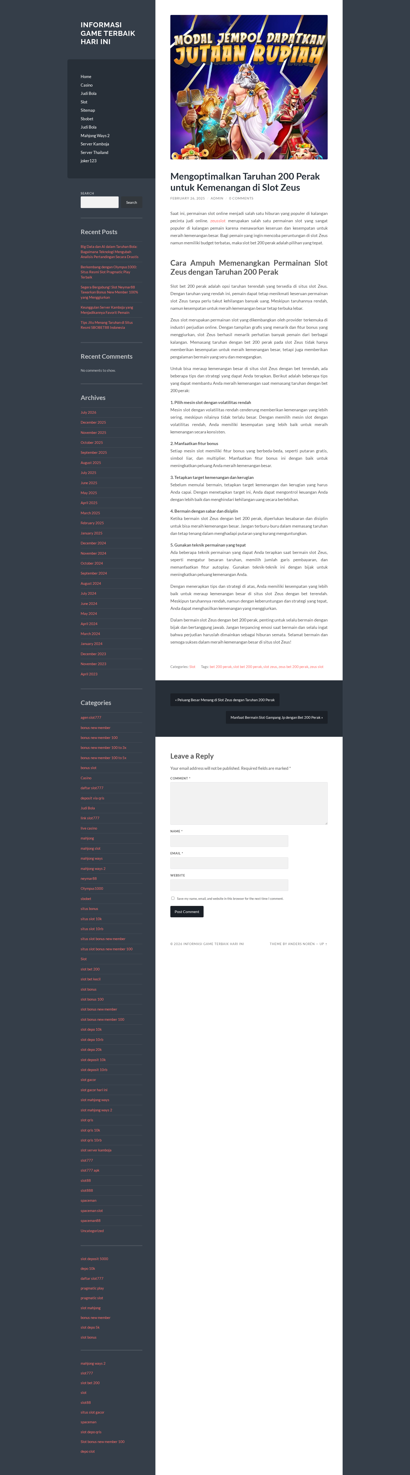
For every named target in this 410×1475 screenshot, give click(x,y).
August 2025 (91, 462)
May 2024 (89, 613)
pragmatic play (92, 1288)
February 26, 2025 (187, 198)
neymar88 (89, 878)
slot (84, 1392)
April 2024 (89, 624)
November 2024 (93, 553)
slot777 (87, 1160)
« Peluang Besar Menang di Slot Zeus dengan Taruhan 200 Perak (225, 700)
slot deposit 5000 (94, 1259)
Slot (84, 101)
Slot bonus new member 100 (103, 1441)
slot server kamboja (96, 1150)
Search (87, 193)
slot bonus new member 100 (102, 1019)
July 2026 (88, 412)
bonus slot (89, 767)
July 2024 (88, 593)
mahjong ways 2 (93, 868)
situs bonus (89, 908)
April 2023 (89, 674)
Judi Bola (89, 93)
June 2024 (89, 603)
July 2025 (88, 472)
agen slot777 (91, 717)
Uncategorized (92, 1231)
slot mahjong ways (95, 1100)
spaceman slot (92, 1210)
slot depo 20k (91, 1049)
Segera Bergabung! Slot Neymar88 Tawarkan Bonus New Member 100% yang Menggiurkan (109, 292)
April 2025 (89, 503)
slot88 (86, 1180)
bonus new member (96, 727)
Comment (180, 778)
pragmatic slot (92, 1298)
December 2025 (93, 422)
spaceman (88, 1200)
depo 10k (88, 1268)
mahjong (87, 838)
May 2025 (89, 493)
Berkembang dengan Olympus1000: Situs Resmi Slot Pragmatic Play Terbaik (109, 272)
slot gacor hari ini (94, 1090)
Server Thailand (94, 152)
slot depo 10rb (92, 1039)
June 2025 (89, 483)
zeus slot (317, 666)
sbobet (86, 898)
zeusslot (218, 220)
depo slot (88, 1451)
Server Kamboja (95, 143)
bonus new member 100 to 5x (103, 758)
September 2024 (94, 573)
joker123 (89, 160)
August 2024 (91, 583)
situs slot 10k (91, 919)
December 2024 (93, 543)
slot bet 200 (90, 969)
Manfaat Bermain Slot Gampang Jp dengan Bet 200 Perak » (277, 717)
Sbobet (87, 118)
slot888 (87, 1190)
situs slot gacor (92, 1412)
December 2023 (93, 654)
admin (217, 198)
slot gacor (88, 1079)
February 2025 (92, 523)
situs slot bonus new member (103, 939)
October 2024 (92, 563)
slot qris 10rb (91, 1140)
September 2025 (94, 452)
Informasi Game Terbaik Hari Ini (108, 33)
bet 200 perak (221, 666)
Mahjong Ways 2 (95, 135)
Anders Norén (301, 944)
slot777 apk (90, 1170)
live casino (89, 828)
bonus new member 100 (99, 737)
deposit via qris (92, 798)
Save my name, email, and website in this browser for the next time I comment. (230, 898)
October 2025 (92, 442)
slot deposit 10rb (94, 1069)
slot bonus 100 (92, 999)
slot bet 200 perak (247, 666)
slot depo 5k (90, 1327)
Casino (87, 85)
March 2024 (90, 633)
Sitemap (88, 110)
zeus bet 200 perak (293, 666)
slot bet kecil (91, 979)
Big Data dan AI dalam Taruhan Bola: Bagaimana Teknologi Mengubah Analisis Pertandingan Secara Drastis (110, 251)
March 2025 (90, 513)
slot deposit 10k (93, 1060)
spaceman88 (91, 1220)
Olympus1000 (92, 888)
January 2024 (91, 643)
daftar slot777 (92, 788)
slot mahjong (91, 1308)
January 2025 (91, 533)
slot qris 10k (90, 1130)
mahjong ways (92, 858)
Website (177, 875)
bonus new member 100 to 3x (103, 747)
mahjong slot (91, 848)
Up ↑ (324, 944)
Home (86, 76)
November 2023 (93, 664)
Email (176, 853)
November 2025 (93, 432)
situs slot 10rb (92, 929)
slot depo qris (91, 1432)
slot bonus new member (99, 1009)
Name (176, 831)
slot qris (87, 1120)
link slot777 (90, 818)
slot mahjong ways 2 (96, 1110)
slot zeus (270, 666)
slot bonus (89, 989)
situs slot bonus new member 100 (107, 949)
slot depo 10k (91, 1029)
